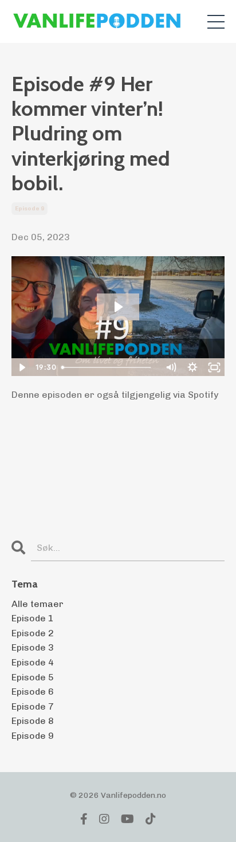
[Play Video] (22, 367)
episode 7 (32, 706)
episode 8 (32, 720)
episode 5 (32, 677)
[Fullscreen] (214, 367)
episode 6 (32, 691)
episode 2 (32, 633)
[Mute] (171, 367)
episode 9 (29, 208)
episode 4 (32, 662)
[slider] (108, 367)
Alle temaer (37, 603)
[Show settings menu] (192, 367)
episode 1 (32, 618)
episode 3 (32, 647)
